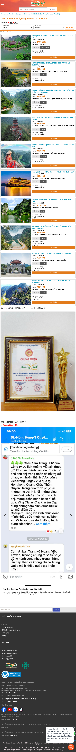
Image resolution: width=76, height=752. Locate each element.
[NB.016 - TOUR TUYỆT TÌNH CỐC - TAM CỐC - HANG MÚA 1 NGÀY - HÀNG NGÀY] (16, 249)
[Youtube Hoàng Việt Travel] (9, 711)
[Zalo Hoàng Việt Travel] (15, 711)
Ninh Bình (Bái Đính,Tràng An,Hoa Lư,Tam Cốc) (45, 14)
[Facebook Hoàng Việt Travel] (3, 711)
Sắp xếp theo (38, 25)
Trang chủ (4, 14)
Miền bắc (27, 14)
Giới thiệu (4, 624)
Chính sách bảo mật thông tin (10, 630)
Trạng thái (6, 25)
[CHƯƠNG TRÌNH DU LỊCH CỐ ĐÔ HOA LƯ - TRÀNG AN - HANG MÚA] (16, 168)
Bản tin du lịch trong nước (9, 650)
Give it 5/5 (15, 22)
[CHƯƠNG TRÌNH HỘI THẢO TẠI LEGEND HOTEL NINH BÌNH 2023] (16, 222)
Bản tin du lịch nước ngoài (9, 653)
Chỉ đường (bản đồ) (7, 659)
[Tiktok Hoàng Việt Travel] (21, 711)
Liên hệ (3, 635)
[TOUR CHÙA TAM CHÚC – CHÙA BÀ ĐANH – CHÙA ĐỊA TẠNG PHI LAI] (16, 141)
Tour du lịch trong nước (16, 14)
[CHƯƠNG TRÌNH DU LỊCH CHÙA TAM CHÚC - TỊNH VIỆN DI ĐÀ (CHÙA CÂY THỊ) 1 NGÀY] (16, 113)
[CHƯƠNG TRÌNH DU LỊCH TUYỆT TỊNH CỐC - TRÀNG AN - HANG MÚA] (16, 86)
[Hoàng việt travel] (38, 5)
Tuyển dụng (5, 633)
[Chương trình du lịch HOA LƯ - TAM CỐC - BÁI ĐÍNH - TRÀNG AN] (16, 59)
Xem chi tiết (53, 57)
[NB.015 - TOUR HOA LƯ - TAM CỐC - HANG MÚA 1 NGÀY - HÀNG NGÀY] (16, 304)
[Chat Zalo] (72, 743)
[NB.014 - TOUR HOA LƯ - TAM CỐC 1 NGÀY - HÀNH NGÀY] (16, 277)
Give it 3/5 (12, 22)
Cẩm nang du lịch (6, 656)
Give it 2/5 (10, 22)
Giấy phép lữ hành (7, 627)
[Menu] (2, 4)
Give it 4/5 (13, 22)
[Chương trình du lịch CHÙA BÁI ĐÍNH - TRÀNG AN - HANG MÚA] (16, 195)
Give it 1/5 (8, 22)
